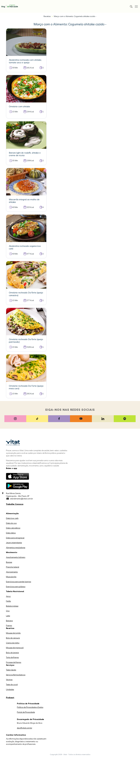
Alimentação (12, 513)
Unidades (10, 689)
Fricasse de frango (13, 662)
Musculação (11, 576)
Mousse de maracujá (15, 647)
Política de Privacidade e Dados (30, 707)
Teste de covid (12, 684)
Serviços (10, 665)
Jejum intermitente (14, 542)
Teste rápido (11, 670)
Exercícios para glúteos (15, 586)
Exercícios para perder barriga (18, 581)
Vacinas (9, 679)
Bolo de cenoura (13, 638)
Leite (8, 616)
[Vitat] (9, 5)
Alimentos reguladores (15, 547)
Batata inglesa (12, 606)
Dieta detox (11, 533)
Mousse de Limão (13, 633)
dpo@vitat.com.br (24, 728)
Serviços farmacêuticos (15, 675)
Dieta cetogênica (13, 528)
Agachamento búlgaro (15, 557)
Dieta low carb (12, 518)
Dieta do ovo (11, 523)
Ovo (8, 611)
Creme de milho (12, 643)
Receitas (47, 16)
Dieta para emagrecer (15, 538)
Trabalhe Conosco (14, 504)
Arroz (8, 596)
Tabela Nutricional (15, 591)
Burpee (9, 562)
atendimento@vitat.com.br (21, 498)
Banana (9, 620)
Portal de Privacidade (26, 712)
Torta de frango (12, 657)
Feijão (8, 601)
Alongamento (12, 572)
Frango (9, 625)
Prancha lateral (12, 567)
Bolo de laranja (12, 652)
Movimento (11, 552)
